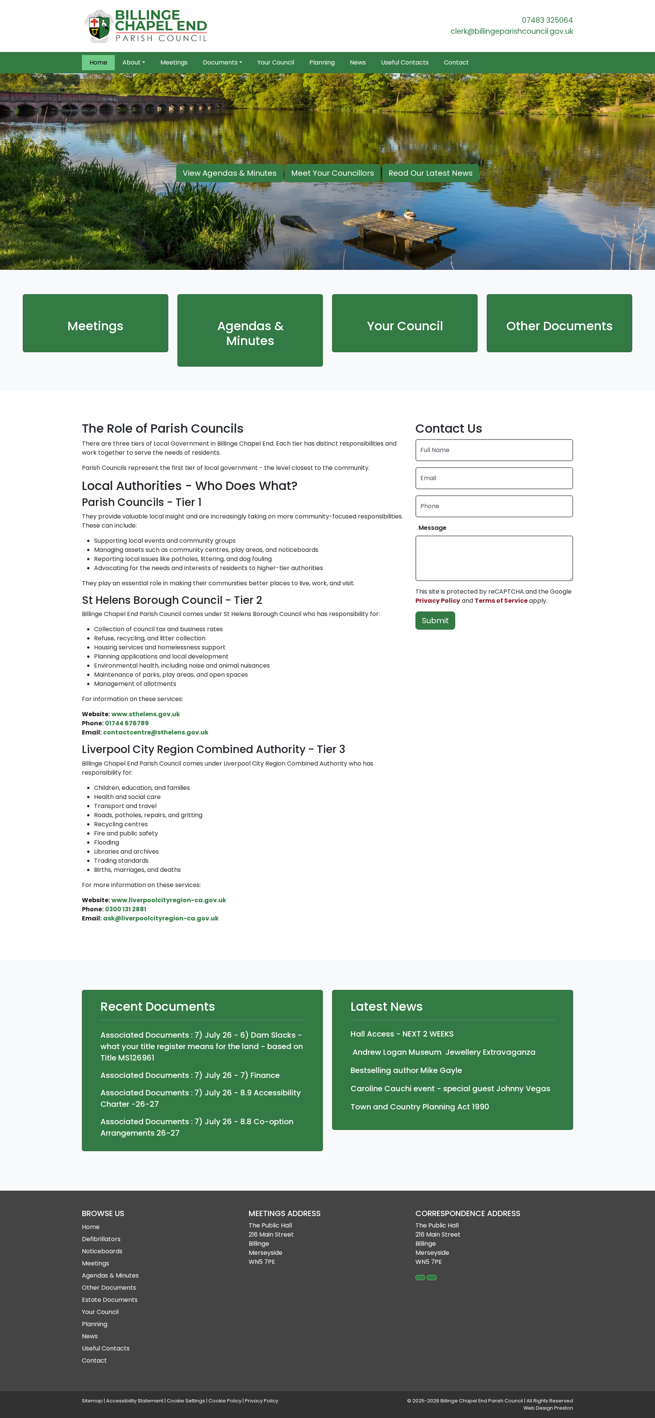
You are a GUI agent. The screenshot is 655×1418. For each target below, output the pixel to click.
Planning (322, 62)
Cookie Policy (224, 1401)
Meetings (174, 62)
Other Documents (559, 326)
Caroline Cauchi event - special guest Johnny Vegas (450, 1088)
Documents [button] (220, 62)
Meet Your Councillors (332, 173)
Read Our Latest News (431, 173)
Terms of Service (501, 600)
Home (98, 62)
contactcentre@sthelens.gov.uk (155, 732)
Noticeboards (102, 1251)
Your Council (275, 62)
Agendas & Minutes (250, 333)
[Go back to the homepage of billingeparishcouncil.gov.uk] (146, 26)
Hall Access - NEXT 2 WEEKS (402, 1033)
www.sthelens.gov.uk (145, 714)
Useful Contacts (405, 62)
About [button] (131, 62)
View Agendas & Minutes (230, 173)
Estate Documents (110, 1299)
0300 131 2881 (125, 909)
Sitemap (92, 1401)
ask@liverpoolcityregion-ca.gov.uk (161, 918)
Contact (456, 62)
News (358, 62)
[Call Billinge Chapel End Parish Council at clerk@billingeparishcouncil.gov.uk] (432, 1277)
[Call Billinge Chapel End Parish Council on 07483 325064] (420, 1277)
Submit (435, 620)
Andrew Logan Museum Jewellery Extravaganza (443, 1052)
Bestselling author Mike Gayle (406, 1070)
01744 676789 (127, 723)
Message (432, 527)
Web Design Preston (548, 1408)
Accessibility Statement (134, 1401)
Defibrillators (101, 1239)
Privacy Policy (437, 600)
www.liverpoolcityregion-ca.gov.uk (168, 900)
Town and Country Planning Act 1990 (420, 1106)
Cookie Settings (186, 1401)
